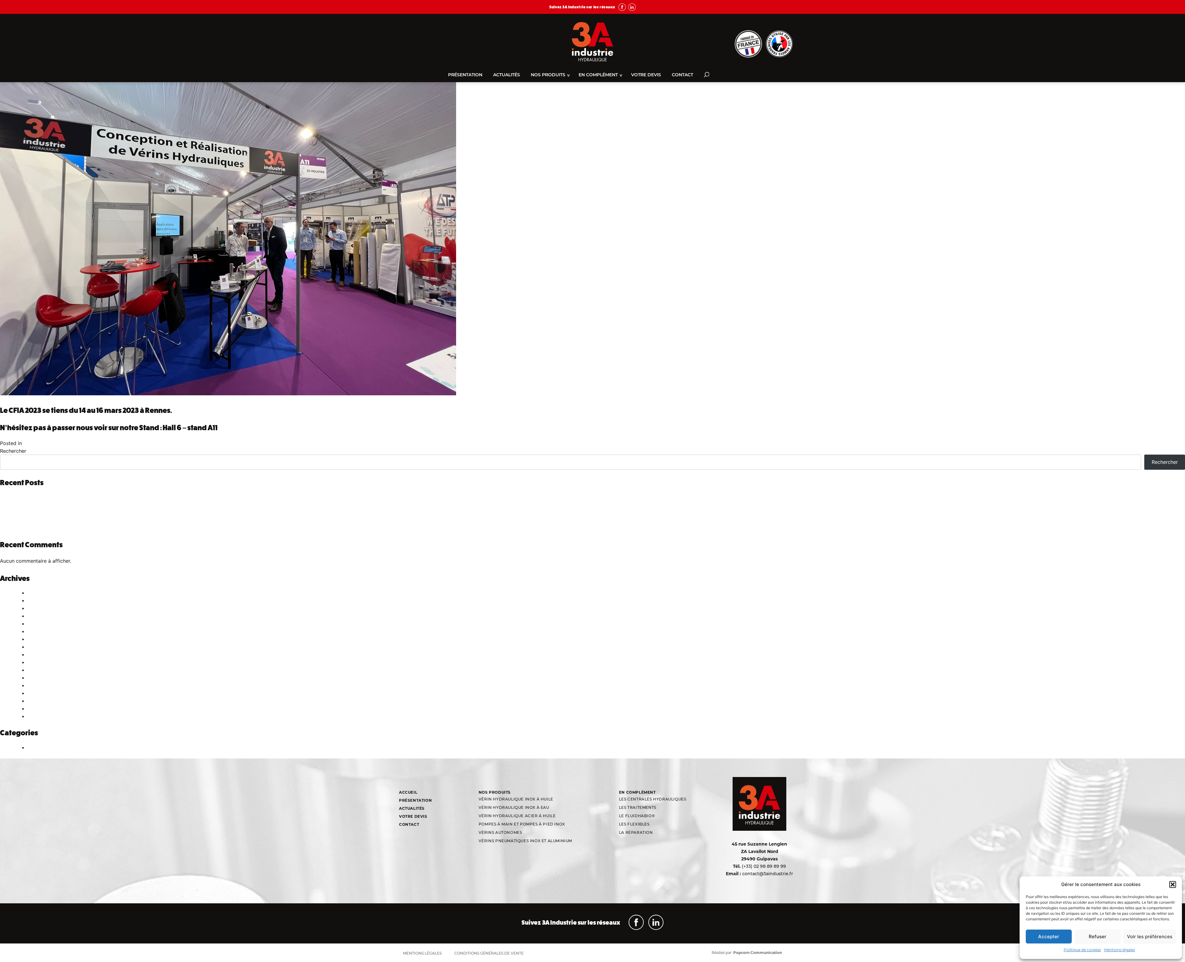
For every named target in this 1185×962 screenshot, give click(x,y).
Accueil (408, 792)
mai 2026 (37, 600)
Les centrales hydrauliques (652, 799)
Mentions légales (1119, 949)
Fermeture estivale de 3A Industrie (52, 497)
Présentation (465, 75)
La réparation (636, 833)
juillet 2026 (39, 593)
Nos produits (548, 75)
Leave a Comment (83, 443)
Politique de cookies (1082, 949)
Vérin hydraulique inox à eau (514, 808)
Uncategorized (41, 443)
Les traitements (637, 808)
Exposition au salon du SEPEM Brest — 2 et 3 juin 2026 (74, 513)
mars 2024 (38, 685)
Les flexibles (634, 824)
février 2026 (40, 608)
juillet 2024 (39, 670)
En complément (598, 75)
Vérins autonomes (500, 833)
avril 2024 (37, 678)
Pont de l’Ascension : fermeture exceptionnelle (66, 505)
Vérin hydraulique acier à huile (517, 816)
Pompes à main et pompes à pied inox (522, 824)
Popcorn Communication (757, 952)
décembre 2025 (43, 616)
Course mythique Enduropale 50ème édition (62, 528)
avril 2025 (37, 639)
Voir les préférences (1149, 936)
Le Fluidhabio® (637, 816)
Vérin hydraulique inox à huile (516, 799)
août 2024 (38, 662)
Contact (682, 75)
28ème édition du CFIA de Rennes (51, 520)
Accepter (1048, 936)
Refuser (1097, 936)
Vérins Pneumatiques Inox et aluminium (525, 841)
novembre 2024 (44, 654)
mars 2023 (38, 709)
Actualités (506, 75)
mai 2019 (36, 716)
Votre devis (646, 75)
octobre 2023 (41, 701)
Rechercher (13, 451)
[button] (1173, 884)
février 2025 (39, 647)
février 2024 (40, 693)
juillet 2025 (39, 624)
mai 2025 (37, 631)
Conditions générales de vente (489, 954)
